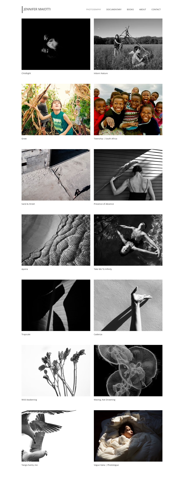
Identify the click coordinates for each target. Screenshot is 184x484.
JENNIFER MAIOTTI (37, 9)
